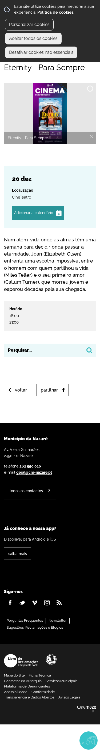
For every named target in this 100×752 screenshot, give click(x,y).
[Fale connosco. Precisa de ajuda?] (50, 740)
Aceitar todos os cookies (33, 38)
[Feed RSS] (59, 603)
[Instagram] (47, 603)
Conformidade (43, 692)
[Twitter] (22, 603)
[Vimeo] (35, 603)
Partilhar (49, 390)
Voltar (21, 390)
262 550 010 (30, 466)
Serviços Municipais (61, 681)
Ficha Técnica (40, 675)
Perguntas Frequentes (25, 620)
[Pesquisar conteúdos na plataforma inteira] (89, 350)
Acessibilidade (51, 659)
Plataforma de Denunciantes (27, 686)
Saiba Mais (17, 553)
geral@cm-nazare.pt (34, 472)
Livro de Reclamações (21, 660)
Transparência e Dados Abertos (29, 697)
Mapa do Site (14, 675)
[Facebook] (10, 603)
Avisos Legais (69, 697)
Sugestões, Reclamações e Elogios (35, 627)
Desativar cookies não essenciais (41, 52)
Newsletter (58, 620)
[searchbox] (50, 350)
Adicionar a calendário (33, 213)
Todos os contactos (26, 490)
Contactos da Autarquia (23, 681)
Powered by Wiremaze (86, 710)
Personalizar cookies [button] (29, 24)
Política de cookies (55, 12)
